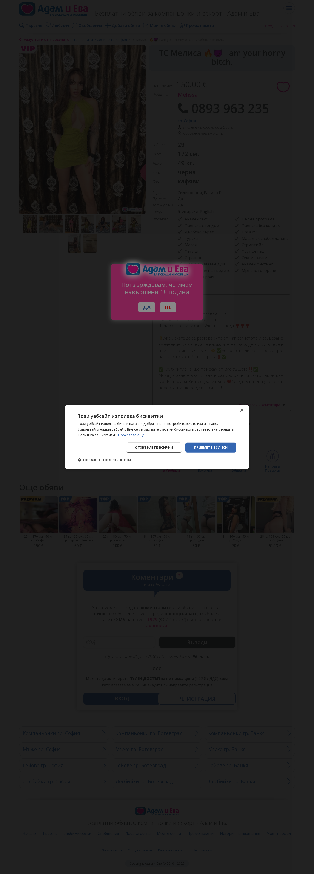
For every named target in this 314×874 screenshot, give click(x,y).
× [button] (241, 410)
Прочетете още (131, 435)
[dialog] (157, 437)
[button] (104, 459)
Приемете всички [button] (211, 447)
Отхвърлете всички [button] (154, 447)
